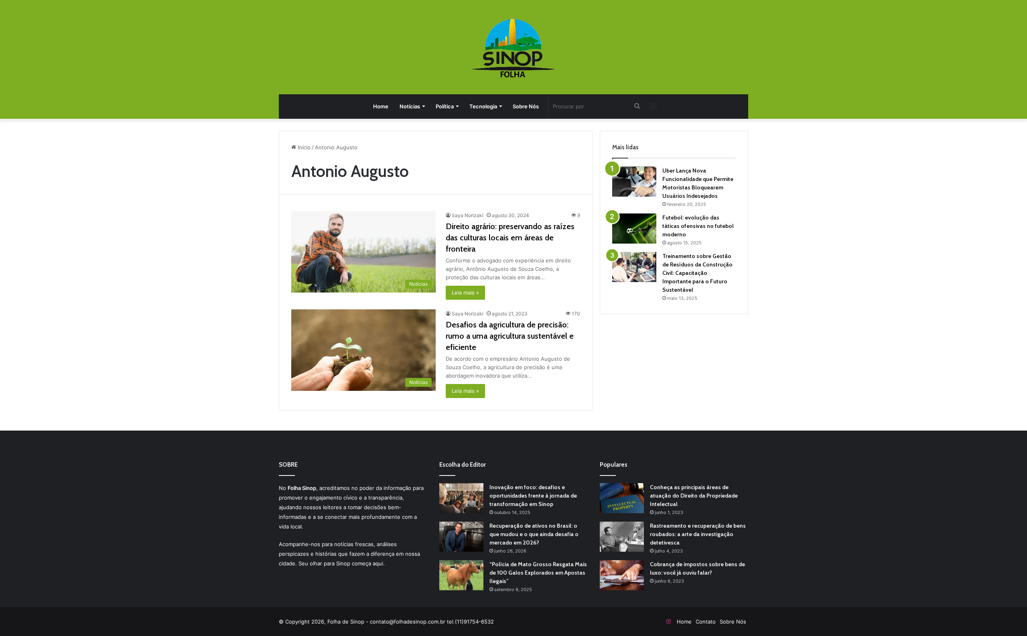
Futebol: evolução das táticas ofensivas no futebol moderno (698, 226)
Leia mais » (465, 292)
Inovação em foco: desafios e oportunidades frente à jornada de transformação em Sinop (533, 496)
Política (445, 106)
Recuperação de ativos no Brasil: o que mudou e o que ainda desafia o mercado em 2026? (533, 534)
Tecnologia (483, 106)
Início (303, 147)
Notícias (410, 106)
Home (380, 106)
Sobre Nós (526, 106)
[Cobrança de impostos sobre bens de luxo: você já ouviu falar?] (622, 575)
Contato (706, 621)
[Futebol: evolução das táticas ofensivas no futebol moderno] (634, 228)
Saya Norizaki (467, 215)
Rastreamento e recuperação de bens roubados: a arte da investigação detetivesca (698, 534)
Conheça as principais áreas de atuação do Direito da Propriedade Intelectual (694, 496)
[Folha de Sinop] (513, 48)
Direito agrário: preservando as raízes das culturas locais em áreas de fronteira (510, 237)
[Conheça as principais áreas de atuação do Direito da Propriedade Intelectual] (622, 498)
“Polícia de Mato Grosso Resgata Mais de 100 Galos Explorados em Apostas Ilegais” (538, 573)
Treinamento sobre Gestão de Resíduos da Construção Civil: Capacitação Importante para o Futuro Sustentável (697, 272)
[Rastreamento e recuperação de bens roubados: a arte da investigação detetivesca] (622, 537)
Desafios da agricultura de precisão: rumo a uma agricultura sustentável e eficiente (510, 336)
